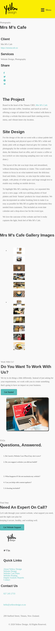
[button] (27, 456)
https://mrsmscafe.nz (9, 48)
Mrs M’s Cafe (41, 105)
